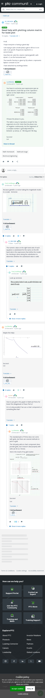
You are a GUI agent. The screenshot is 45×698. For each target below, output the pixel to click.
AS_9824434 (9, 21)
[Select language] (31, 4)
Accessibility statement (36, 571)
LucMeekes (10, 82)
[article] (22, 210)
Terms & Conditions (8, 571)
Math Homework (8, 152)
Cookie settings (21, 571)
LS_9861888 (12, 241)
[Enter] (3, 9)
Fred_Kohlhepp (10, 183)
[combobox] (22, 9)
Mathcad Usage (22, 152)
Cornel (10, 395)
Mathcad (6, 16)
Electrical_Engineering (10, 156)
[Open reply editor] (22, 170)
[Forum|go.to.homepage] (15, 4)
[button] (2, 4)
